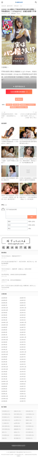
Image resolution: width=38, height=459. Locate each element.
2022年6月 (4, 359)
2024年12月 (4, 322)
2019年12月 (4, 396)
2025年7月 (23, 312)
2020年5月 (23, 389)
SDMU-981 (9, 104)
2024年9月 (23, 325)
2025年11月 (23, 307)
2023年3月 (23, 347)
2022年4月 (4, 362)
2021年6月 (4, 374)
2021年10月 (4, 369)
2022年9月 (23, 354)
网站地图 (18, 452)
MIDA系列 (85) (6, 426)
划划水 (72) (16, 432)
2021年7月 (23, 371)
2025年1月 (23, 320)
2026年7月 (23, 298)
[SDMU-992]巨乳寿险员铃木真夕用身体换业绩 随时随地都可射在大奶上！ (28, 141)
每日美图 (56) (17, 438)
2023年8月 (4, 342)
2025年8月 (4, 312)
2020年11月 (23, 381)
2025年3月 (23, 317)
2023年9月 (23, 339)
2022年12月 (4, 352)
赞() (20, 99)
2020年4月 (4, 391)
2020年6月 (4, 389)
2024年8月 (4, 327)
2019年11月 (23, 396)
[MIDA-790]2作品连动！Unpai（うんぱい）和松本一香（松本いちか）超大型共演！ (9, 197)
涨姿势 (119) (29, 417)
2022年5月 (23, 359)
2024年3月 (23, 332)
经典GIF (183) (17, 411)
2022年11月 (23, 352)
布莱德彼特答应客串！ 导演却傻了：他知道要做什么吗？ (9, 115)
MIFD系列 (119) (6, 420)
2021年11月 (23, 366)
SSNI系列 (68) (5, 435)
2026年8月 (4, 298)
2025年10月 (4, 310)
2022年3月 (23, 362)
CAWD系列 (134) (30, 414)
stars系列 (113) (17, 420)
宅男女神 (16, 6)
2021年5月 (23, 374)
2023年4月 (4, 347)
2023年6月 (4, 344)
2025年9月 (23, 310)
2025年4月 (4, 317)
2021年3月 (23, 376)
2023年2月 (4, 349)
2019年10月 (4, 398)
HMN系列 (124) (17, 417)
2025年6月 (4, 315)
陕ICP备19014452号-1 (26, 452)
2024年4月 (4, 332)
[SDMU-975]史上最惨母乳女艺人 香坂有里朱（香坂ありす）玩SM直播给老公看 (28, 160)
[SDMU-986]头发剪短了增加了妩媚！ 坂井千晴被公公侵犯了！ (9, 160)
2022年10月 (4, 354)
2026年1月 (23, 305)
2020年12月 (4, 381)
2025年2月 (4, 320)
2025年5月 (23, 315)
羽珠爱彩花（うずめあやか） (28, 104)
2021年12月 (4, 366)
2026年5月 (23, 300)
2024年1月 (23, 334)
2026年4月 (4, 303)
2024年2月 (4, 334)
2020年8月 (4, 386)
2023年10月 (4, 339)
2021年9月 (23, 369)
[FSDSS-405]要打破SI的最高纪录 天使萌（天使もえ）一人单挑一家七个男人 (28, 115)
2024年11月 (23, 322)
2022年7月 (23, 357)
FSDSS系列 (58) (30, 435)
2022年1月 (23, 364)
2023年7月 (23, 342)
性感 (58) (4, 438)
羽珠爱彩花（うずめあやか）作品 (19, 107)
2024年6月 (4, 330)
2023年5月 (23, 344)
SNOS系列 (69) (29, 432)
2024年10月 (4, 325)
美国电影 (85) (17, 426)
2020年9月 (23, 384)
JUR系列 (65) (17, 435)
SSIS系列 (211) (5, 411)
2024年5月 (23, 330)
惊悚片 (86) (28, 423)
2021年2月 (4, 379)
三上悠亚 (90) (5, 423)
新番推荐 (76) (17, 429)
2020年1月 (23, 393)
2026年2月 (4, 305)
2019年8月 (4, 401)
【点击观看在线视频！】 (19, 92)
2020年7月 (23, 386)
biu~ (32, 216)
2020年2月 (4, 393)
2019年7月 (23, 401)
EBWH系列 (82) (6, 429)
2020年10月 (4, 384)
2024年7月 (23, 327)
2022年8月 (4, 357)
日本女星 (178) (29, 411)
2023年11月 (23, 337)
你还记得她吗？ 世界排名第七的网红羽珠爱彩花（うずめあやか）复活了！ (9, 141)
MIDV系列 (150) (18, 414)
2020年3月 (23, 391)
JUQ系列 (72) (29, 429)
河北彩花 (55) (29, 438)
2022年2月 (4, 364)
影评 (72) (4, 432)
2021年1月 (23, 379)
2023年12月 (4, 337)
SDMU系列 (16, 104)
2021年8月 (4, 371)
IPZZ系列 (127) (5, 417)
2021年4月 (4, 376)
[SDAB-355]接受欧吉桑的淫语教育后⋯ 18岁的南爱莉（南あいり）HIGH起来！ (28, 197)
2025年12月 (4, 307)
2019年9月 (23, 398)
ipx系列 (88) (17, 423)
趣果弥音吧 (19, 2)
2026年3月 (23, 303)
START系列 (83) (29, 426)
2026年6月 (4, 300)
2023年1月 (23, 349)
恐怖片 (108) (29, 420)
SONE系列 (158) (6, 414)
